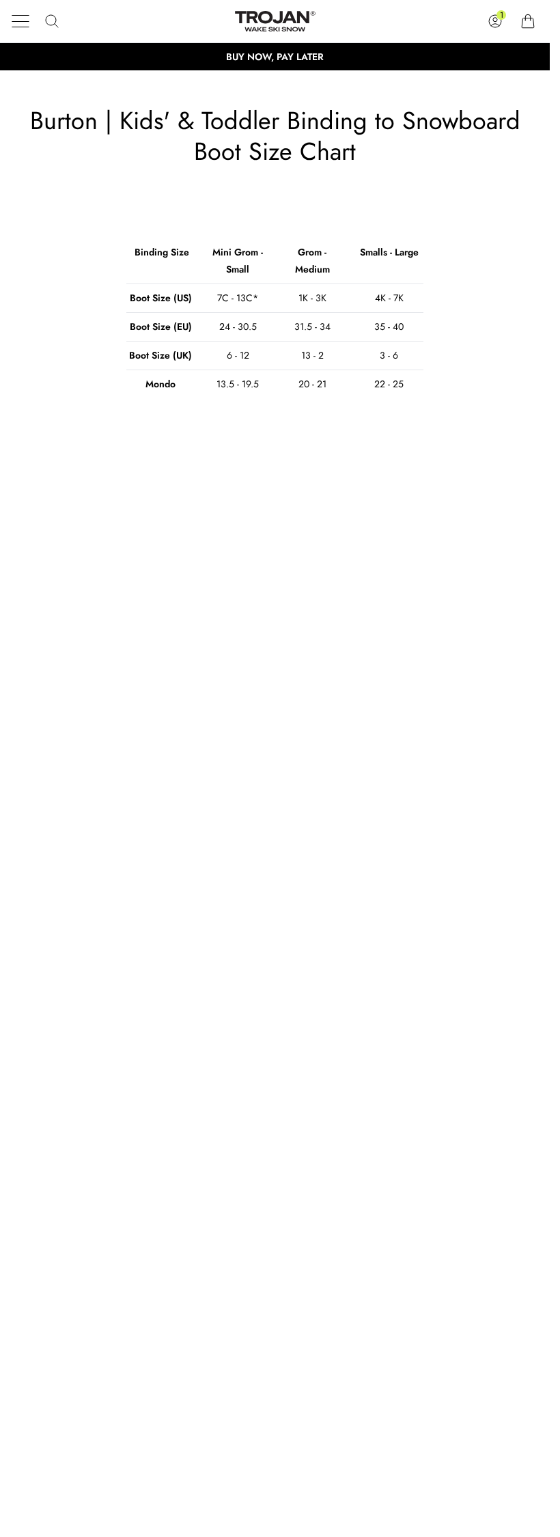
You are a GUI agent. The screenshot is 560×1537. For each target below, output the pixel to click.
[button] (20, 21)
